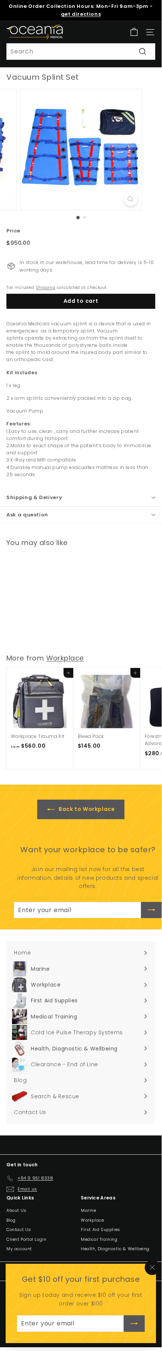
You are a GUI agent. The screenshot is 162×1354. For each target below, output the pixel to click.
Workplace (65, 658)
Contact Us (18, 1229)
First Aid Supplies (100, 1229)
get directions (81, 14)
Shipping (45, 287)
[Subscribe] (134, 1323)
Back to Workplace (86, 809)
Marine (88, 1210)
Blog (10, 1220)
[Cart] (134, 32)
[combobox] (80, 51)
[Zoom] (130, 199)
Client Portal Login (26, 1239)
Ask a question (27, 514)
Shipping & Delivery (34, 497)
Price (13, 230)
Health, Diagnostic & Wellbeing (115, 1249)
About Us (16, 1210)
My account (19, 1249)
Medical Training (99, 1239)
